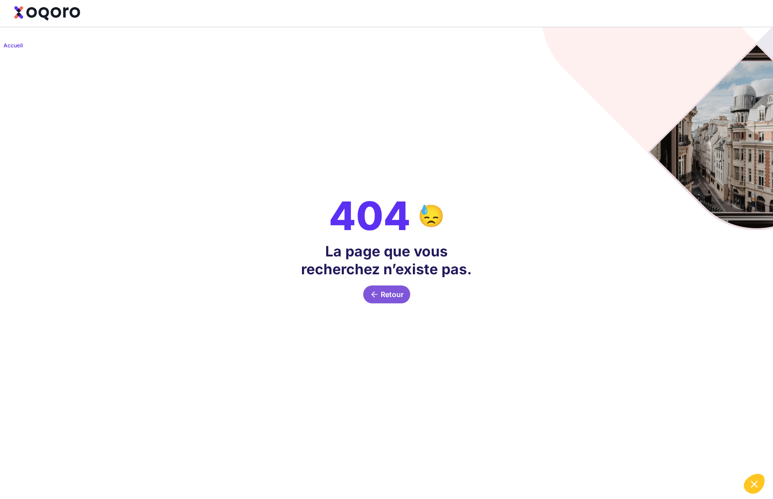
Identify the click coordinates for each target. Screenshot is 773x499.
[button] (754, 484)
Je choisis (687, 453)
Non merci (624, 453)
